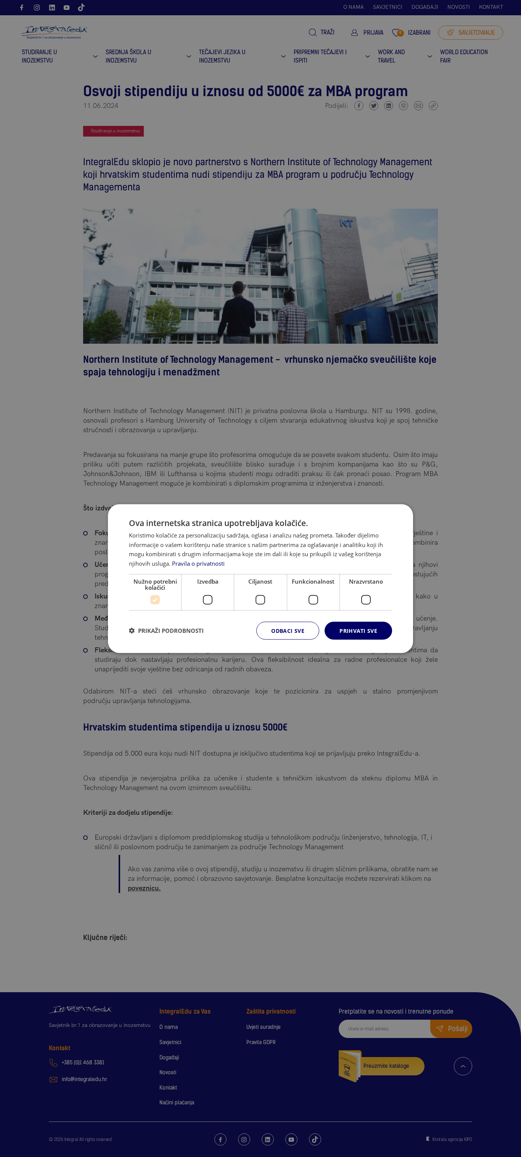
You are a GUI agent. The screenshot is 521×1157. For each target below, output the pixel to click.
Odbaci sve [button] (287, 630)
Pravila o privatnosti (198, 563)
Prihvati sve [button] (358, 630)
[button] (166, 630)
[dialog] (260, 578)
